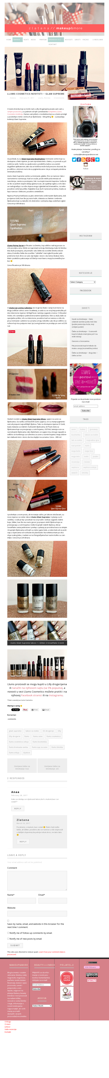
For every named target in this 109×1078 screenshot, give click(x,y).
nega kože (76, 451)
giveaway (94, 429)
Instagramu (56, 695)
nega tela (76, 456)
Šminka (47, 98)
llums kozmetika (40, 742)
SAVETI (78, 40)
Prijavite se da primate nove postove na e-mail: (86, 400)
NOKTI (26, 40)
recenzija (75, 462)
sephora (75, 467)
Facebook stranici (31, 695)
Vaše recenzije (10, 1029)
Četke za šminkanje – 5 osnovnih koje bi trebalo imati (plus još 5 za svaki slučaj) (85, 334)
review (87, 462)
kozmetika (76, 435)
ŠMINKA (16, 40)
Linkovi (7, 1027)
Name (10, 894)
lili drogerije (48, 731)
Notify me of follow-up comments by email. (31, 933)
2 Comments (59, 98)
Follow (85, 168)
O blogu (8, 1021)
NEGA (33, 40)
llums (26, 736)
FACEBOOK (85, 291)
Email (41, 894)
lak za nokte (77, 440)
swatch (74, 473)
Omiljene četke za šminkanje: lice (22, 767)
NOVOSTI (69, 40)
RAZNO (86, 40)
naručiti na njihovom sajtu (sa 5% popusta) (37, 687)
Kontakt (53, 44)
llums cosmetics (54, 736)
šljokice (26, 753)
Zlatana (13, 98)
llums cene (38, 736)
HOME (8, 40)
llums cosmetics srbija (19, 742)
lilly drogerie (14, 736)
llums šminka (57, 747)
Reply (17, 808)
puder (95, 456)
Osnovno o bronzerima (80, 341)
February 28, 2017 (19, 795)
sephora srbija (89, 467)
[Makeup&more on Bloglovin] (92, 969)
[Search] (102, 44)
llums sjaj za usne (39, 747)
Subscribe (36, 989)
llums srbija (14, 753)
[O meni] (86, 146)
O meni (7, 1024)
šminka (85, 473)
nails (87, 446)
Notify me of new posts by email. (26, 938)
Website (11, 907)
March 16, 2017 (23, 823)
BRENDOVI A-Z (55, 40)
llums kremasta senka (18, 747)
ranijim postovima (14, 111)
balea (82, 429)
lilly (59, 731)
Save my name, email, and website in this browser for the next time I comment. (35, 926)
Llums (40, 98)
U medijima (98, 40)
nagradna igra (93, 440)
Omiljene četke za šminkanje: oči (52, 767)
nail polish (76, 446)
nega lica (89, 451)
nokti (86, 456)
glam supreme (15, 731)
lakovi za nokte (32, 731)
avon (74, 429)
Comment (12, 867)
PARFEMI (43, 40)
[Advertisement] (89, 211)
